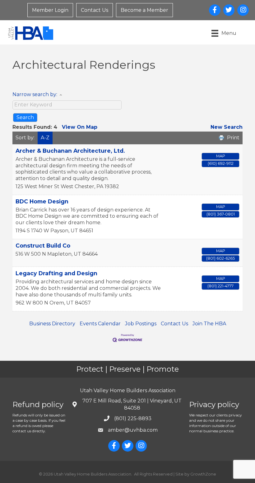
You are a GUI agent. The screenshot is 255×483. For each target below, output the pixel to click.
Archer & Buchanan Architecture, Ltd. (70, 150)
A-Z (45, 138)
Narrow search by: (34, 94)
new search (227, 127)
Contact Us (94, 10)
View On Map (79, 127)
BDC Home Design (42, 201)
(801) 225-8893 (132, 418)
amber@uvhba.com (133, 430)
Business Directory (52, 324)
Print (233, 138)
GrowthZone (203, 473)
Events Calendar (100, 324)
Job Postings (140, 324)
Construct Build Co (43, 245)
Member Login (50, 10)
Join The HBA (209, 324)
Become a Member (144, 10)
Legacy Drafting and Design (56, 273)
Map (220, 156)
